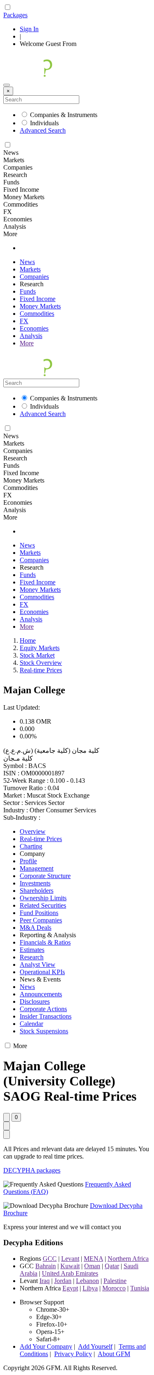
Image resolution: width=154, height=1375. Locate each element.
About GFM (114, 1353)
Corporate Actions (43, 1008)
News (27, 261)
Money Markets (40, 306)
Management (36, 868)
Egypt (70, 1288)
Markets (30, 269)
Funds (28, 291)
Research (32, 957)
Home (28, 640)
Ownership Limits (43, 897)
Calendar (31, 1023)
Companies (34, 276)
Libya (90, 1288)
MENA (93, 1258)
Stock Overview (41, 662)
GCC (50, 1258)
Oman (92, 1265)
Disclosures (35, 1001)
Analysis (31, 335)
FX (24, 320)
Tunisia (139, 1288)
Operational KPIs (42, 971)
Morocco (114, 1288)
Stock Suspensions (44, 1031)
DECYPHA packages (31, 1170)
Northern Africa (128, 1258)
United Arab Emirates (70, 1273)
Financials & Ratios (45, 942)
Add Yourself (95, 1346)
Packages (15, 14)
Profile (28, 861)
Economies (34, 328)
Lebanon (87, 1280)
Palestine (114, 1280)
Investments (35, 883)
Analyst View (37, 964)
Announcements (41, 994)
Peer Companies (41, 920)
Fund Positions (39, 912)
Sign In (29, 28)
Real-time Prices (41, 670)
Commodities (37, 313)
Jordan (62, 1280)
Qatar (112, 1265)
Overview (33, 831)
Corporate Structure (45, 875)
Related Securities (43, 905)
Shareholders (36, 890)
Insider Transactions (45, 1016)
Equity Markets (40, 647)
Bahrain (45, 1265)
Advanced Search (43, 130)
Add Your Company (46, 1346)
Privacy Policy (73, 1353)
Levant (70, 1258)
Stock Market (37, 655)
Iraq (44, 1280)
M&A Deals (35, 927)
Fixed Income (37, 298)
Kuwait (70, 1265)
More (27, 343)
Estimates (32, 949)
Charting (31, 846)
